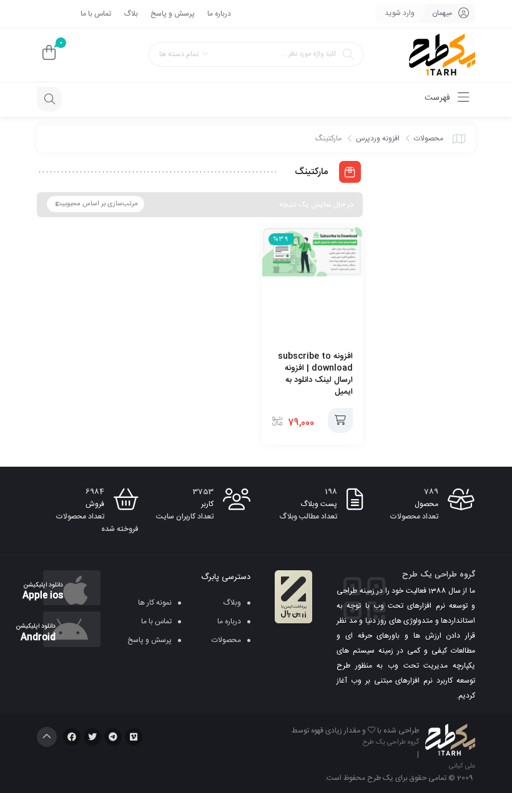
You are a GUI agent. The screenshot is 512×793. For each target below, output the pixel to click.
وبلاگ (232, 602)
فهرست (439, 97)
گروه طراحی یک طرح (391, 742)
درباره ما (219, 13)
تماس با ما (96, 13)
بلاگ (131, 13)
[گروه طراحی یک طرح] (442, 55)
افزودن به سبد (340, 420)
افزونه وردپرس (378, 138)
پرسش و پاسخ (172, 13)
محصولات (428, 138)
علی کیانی (462, 766)
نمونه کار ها (155, 602)
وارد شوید (400, 13)
